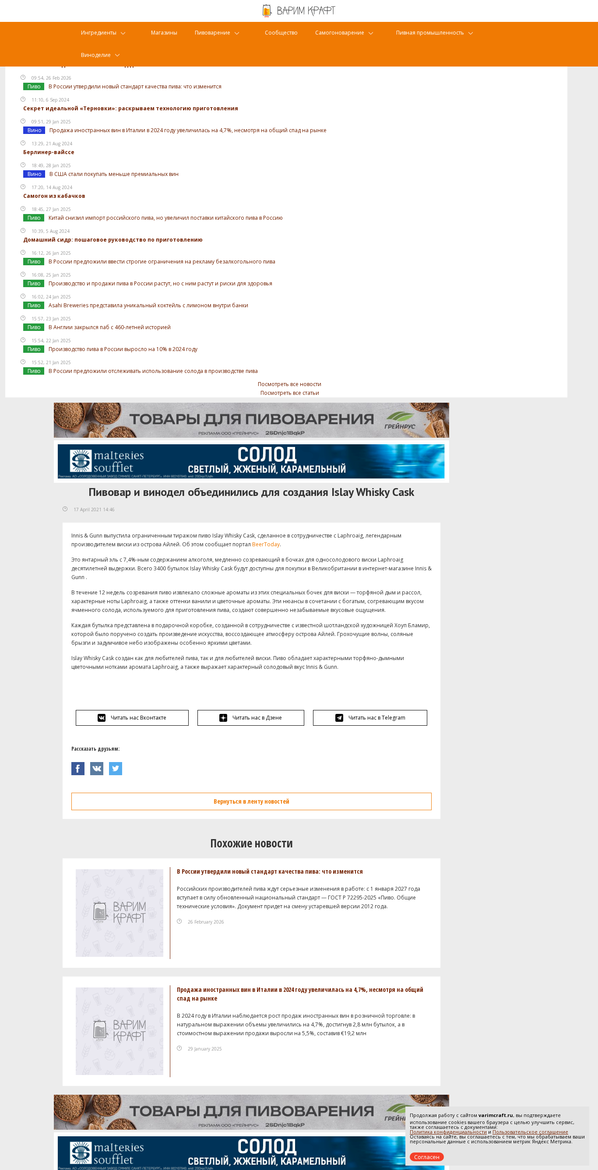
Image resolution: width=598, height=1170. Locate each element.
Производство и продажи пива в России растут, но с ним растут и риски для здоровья (160, 283)
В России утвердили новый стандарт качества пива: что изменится (135, 86)
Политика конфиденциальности (448, 1131)
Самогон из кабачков (54, 196)
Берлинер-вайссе (48, 152)
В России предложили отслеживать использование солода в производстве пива (153, 371)
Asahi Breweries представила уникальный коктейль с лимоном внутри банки (148, 305)
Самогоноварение (339, 32)
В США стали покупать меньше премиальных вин (114, 174)
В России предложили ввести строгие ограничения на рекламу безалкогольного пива (162, 261)
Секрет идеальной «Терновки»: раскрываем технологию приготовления (130, 108)
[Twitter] (118, 766)
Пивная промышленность (430, 32)
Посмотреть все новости (289, 384)
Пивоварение (212, 32)
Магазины (164, 32)
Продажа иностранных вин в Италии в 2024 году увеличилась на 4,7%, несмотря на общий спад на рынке (188, 130)
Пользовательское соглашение (530, 1131)
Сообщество (281, 32)
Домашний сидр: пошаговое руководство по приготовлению (113, 239)
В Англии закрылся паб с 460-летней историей (110, 327)
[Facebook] (80, 766)
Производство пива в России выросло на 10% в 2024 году (123, 349)
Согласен (427, 1157)
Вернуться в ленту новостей (251, 801)
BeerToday (266, 544)
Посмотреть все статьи (289, 393)
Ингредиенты (98, 32)
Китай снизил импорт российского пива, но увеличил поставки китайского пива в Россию (166, 217)
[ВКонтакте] (99, 766)
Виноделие (96, 55)
